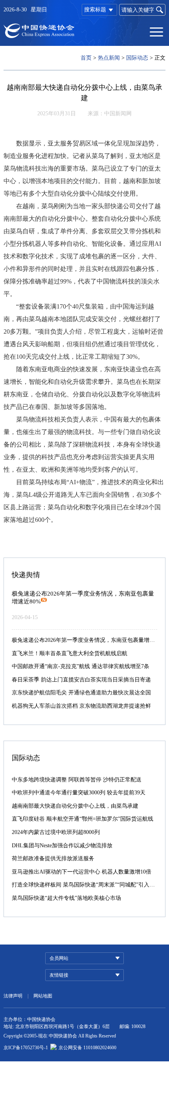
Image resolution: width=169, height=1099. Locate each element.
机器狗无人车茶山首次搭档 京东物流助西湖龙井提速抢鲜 (81, 706)
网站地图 (42, 996)
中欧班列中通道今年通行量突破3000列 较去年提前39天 (78, 793)
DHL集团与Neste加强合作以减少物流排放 (62, 845)
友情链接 (59, 975)
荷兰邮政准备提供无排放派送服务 (53, 858)
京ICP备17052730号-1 (26, 1047)
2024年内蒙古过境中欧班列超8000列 (56, 832)
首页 (86, 58)
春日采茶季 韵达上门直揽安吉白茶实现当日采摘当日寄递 (81, 680)
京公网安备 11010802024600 (87, 1047)
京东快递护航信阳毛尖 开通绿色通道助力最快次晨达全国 (81, 693)
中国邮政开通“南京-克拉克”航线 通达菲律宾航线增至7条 (80, 666)
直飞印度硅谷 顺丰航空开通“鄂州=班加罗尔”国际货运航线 (82, 819)
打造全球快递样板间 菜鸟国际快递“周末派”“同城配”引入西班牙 (89, 885)
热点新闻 (109, 58)
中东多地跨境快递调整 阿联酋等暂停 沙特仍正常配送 (76, 780)
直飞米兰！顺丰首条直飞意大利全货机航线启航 (69, 653)
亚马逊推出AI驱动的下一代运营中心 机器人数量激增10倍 (81, 872)
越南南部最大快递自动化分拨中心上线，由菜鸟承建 (75, 806)
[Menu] (156, 31)
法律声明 (13, 996)
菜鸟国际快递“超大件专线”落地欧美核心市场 (66, 898)
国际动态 (137, 58)
